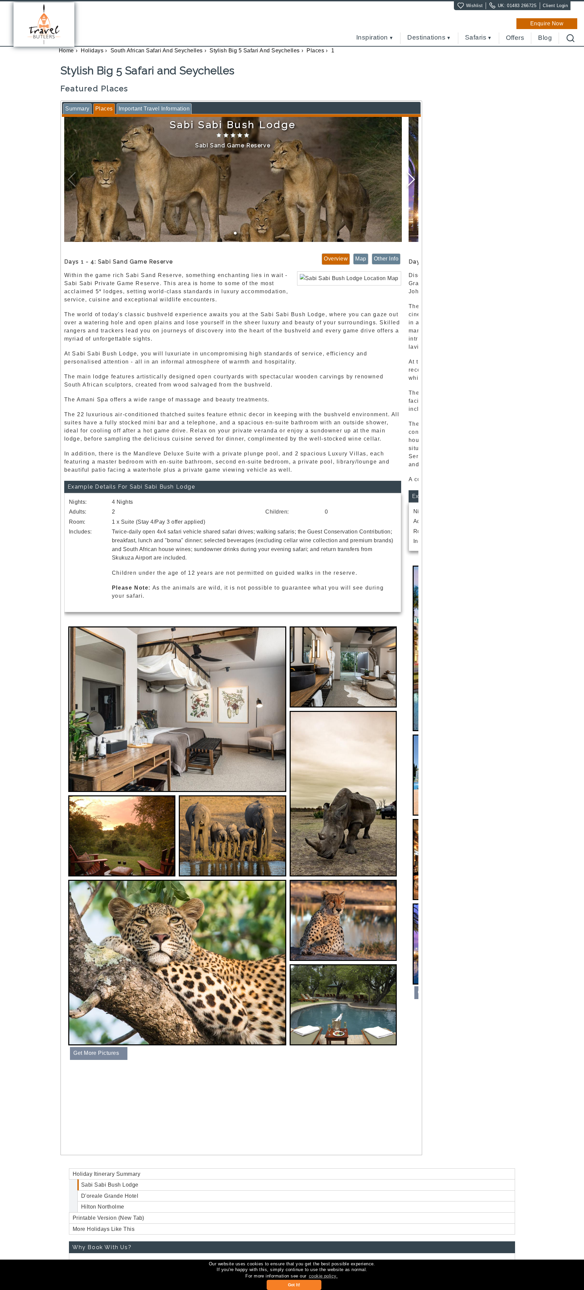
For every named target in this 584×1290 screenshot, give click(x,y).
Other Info (386, 259)
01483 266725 (521, 5)
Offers (515, 38)
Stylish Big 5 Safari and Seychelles (255, 50)
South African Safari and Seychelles (157, 50)
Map (360, 259)
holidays (92, 50)
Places (315, 50)
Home (66, 50)
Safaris (475, 37)
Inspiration (372, 37)
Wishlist (474, 5)
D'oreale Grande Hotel (109, 1196)
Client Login (555, 5)
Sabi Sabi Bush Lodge (110, 1185)
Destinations (426, 37)
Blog (545, 38)
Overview (336, 259)
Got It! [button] (294, 1285)
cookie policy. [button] (323, 1276)
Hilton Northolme (102, 1207)
